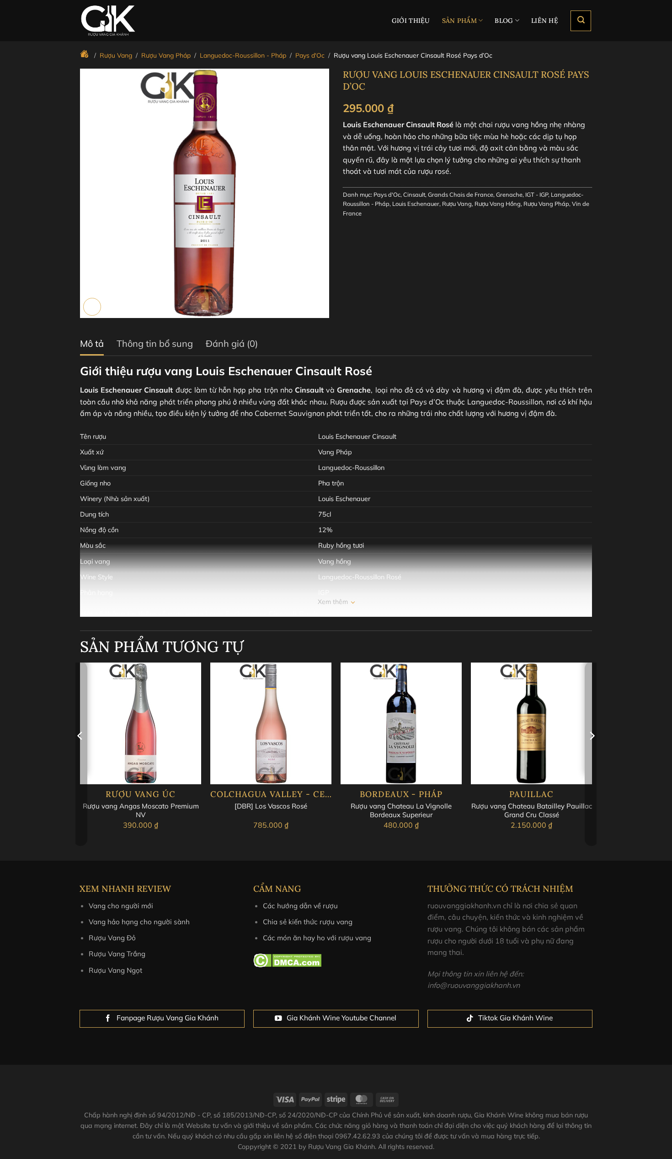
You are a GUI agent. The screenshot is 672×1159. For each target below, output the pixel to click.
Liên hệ (544, 20)
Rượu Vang (457, 203)
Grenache (509, 194)
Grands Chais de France (460, 194)
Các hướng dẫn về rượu (300, 905)
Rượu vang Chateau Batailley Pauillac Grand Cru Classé (531, 810)
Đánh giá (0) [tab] (232, 343)
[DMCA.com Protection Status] (287, 959)
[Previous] (80, 754)
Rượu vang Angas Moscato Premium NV (141, 810)
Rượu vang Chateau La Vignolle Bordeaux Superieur (401, 810)
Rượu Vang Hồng (498, 203)
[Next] (591, 754)
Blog (504, 20)
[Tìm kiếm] (581, 21)
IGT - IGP (536, 194)
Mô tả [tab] (92, 343)
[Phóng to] (92, 307)
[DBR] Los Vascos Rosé (271, 806)
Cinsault (414, 194)
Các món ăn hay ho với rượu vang (317, 937)
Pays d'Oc (386, 194)
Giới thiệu (411, 20)
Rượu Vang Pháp (546, 203)
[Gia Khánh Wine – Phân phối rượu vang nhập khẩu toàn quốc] (124, 20)
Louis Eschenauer (415, 203)
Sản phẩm (459, 20)
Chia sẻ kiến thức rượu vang (307, 921)
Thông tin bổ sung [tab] (155, 343)
